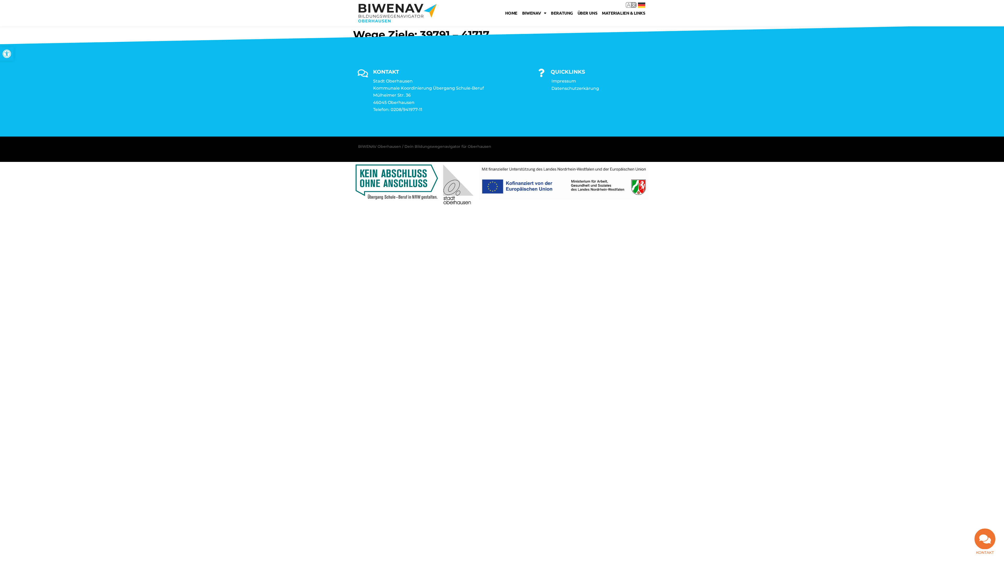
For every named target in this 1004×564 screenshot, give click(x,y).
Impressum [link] (563, 81)
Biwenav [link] (531, 13)
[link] (7, 54)
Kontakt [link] (985, 552)
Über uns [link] (587, 13)
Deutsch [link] (637, 5)
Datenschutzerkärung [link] (575, 88)
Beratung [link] (562, 13)
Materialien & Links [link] (623, 13)
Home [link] (511, 13)
